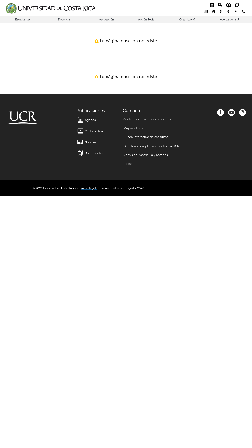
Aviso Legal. (89, 188)
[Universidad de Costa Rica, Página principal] (51, 8)
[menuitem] (205, 12)
